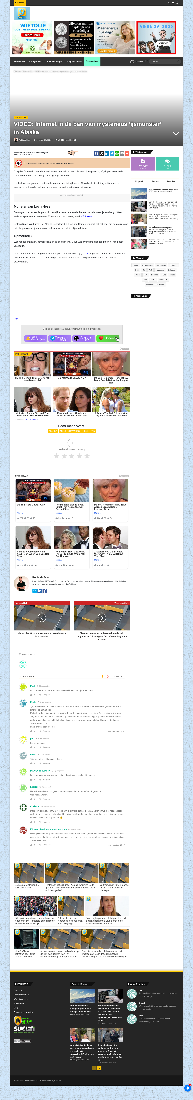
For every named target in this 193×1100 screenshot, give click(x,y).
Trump (172, 275)
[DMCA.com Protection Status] (40, 1041)
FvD (150, 270)
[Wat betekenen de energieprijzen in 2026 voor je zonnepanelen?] (139, 193)
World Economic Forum (155, 284)
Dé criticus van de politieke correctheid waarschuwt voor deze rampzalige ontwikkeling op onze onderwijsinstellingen (104, 954)
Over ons (18, 990)
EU (144, 270)
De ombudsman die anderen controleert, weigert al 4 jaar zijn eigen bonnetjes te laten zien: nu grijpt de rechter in (162, 230)
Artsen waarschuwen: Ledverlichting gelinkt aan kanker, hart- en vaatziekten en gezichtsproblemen (59, 954)
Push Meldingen (54, 61)
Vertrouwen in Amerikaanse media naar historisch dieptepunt (114, 888)
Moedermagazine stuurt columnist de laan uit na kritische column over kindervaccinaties (164, 242)
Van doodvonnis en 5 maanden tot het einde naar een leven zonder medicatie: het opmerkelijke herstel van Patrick (163, 205)
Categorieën (35, 61)
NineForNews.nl (32, 420)
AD (16, 318)
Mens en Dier (27, 71)
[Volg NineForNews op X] (84, 338)
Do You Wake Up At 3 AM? (72, 378)
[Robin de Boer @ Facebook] (45, 592)
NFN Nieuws (19, 61)
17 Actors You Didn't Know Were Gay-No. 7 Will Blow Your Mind (111, 414)
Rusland (154, 275)
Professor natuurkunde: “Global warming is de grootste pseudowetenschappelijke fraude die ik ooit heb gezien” (70, 888)
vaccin (153, 280)
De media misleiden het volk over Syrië (27, 886)
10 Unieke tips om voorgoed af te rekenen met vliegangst (70, 921)
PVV (145, 275)
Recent (155, 181)
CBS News (87, 216)
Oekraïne (171, 270)
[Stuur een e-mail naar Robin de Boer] (34, 592)
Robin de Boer (24, 140)
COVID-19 (173, 265)
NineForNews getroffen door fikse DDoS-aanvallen (25, 954)
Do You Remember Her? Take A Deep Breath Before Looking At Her (111, 380)
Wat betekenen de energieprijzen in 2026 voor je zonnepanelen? (163, 190)
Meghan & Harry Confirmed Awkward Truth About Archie (72, 414)
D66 (137, 270)
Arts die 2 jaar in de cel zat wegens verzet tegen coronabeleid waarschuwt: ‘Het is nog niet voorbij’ (163, 216)
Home (18, 71)
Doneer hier (92, 61)
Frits (141, 1016)
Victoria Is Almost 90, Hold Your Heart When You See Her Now (32, 414)
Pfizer (138, 275)
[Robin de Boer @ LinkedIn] (39, 592)
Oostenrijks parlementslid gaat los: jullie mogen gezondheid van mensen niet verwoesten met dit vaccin (106, 921)
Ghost (142, 1003)
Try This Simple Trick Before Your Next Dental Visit (32, 379)
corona (135, 265)
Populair (139, 181)
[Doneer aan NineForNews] (108, 338)
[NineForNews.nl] (20, 13)
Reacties (171, 181)
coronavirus (161, 265)
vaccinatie (163, 280)
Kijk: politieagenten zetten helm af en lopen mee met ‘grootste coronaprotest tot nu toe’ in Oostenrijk (35, 921)
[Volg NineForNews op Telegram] (59, 338)
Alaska (53, 431)
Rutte (164, 275)
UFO (145, 280)
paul (141, 990)
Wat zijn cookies (21, 999)
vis (93, 431)
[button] (35, 338)
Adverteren (19, 1003)
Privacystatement (21, 995)
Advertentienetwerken (23, 1012)
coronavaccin (147, 265)
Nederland (160, 270)
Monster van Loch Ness (74, 431)
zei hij (86, 253)
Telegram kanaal (74, 61)
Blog (16, 1008)
